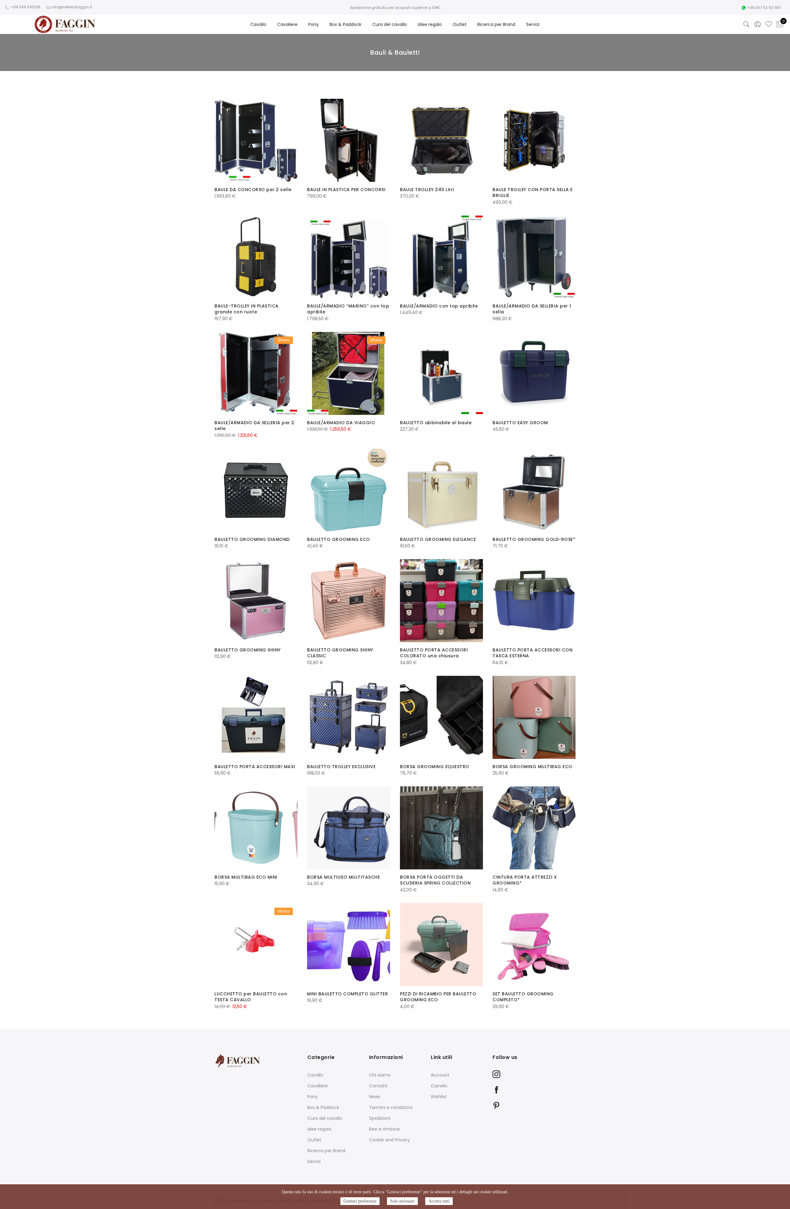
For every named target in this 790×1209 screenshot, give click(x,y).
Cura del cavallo (389, 24)
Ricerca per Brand (496, 24)
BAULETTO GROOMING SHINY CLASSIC (340, 653)
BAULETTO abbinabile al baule (436, 423)
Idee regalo (430, 24)
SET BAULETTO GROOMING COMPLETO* (523, 997)
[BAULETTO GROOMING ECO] (348, 490)
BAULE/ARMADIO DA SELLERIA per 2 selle (254, 426)
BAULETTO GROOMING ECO (338, 539)
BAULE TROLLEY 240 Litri (427, 189)
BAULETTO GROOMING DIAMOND (252, 539)
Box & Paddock (345, 24)
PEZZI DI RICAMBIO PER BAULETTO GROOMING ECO (438, 997)
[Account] (757, 24)
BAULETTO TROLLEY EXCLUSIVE (341, 766)
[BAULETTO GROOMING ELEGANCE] (441, 490)
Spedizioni (379, 1118)
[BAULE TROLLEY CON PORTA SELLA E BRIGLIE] (534, 140)
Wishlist (439, 1097)
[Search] (746, 24)
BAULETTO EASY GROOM (520, 423)
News (374, 1097)
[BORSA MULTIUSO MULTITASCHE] (348, 827)
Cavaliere (287, 24)
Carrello (439, 1086)
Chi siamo (380, 1075)
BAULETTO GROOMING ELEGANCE (438, 539)
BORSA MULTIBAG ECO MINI (245, 877)
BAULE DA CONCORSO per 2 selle (253, 189)
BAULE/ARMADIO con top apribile (439, 306)
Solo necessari (402, 1201)
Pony (313, 24)
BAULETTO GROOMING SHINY (247, 650)
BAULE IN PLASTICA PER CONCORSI (346, 189)
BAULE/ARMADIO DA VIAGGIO (341, 423)
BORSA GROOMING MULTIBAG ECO (532, 766)
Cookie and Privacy (389, 1140)
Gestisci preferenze (359, 1201)
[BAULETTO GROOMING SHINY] (255, 600)
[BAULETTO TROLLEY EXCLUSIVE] (348, 717)
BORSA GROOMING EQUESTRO (434, 766)
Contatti (378, 1086)
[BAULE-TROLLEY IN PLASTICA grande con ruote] (255, 256)
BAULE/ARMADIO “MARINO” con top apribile (348, 309)
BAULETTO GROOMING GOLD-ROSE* (534, 539)
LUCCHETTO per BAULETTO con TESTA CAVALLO (250, 997)
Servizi (532, 24)
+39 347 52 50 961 (764, 7)
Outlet (460, 24)
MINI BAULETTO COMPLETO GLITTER (347, 994)
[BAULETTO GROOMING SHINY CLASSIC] (348, 600)
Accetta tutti (439, 1201)
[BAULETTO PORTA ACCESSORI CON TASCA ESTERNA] (534, 600)
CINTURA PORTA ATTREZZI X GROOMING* (525, 880)
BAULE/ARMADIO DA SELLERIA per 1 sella (532, 309)
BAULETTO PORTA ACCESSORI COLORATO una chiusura (434, 653)
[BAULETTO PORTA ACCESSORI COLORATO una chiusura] (441, 600)
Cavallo (258, 24)
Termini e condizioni (390, 1107)
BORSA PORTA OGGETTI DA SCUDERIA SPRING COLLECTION (435, 880)
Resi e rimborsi (384, 1129)
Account (440, 1075)
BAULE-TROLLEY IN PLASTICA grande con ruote (246, 309)
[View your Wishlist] (768, 24)
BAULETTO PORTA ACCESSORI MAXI (254, 766)
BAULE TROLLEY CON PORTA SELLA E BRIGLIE (533, 192)
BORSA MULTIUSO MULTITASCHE (343, 877)
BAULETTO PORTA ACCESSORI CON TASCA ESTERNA (532, 653)
